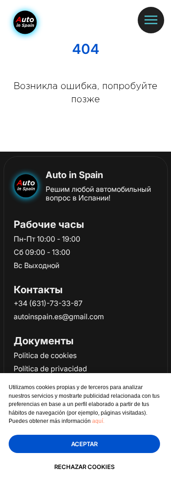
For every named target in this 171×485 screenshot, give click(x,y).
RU (106, 22)
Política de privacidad (50, 368)
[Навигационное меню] (151, 20)
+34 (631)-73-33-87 (48, 303)
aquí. (98, 421)
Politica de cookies (45, 355)
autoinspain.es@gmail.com (59, 316)
